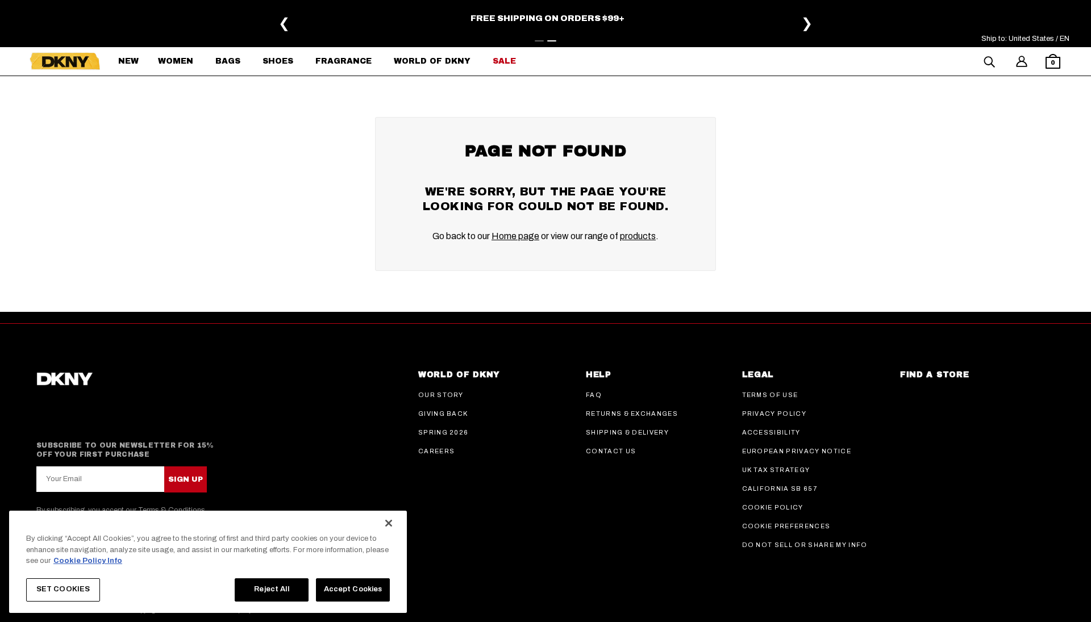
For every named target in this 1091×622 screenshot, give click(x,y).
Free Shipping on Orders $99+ (870, 18)
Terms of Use (770, 394)
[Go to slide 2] (551, 40)
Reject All (271, 589)
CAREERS (436, 451)
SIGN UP (185, 479)
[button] (1053, 63)
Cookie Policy (772, 507)
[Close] (388, 523)
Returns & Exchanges (632, 413)
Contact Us (611, 451)
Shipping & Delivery (627, 432)
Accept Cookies (353, 589)
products (638, 236)
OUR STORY (441, 394)
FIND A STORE (934, 374)
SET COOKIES (63, 589)
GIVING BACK (443, 413)
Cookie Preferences (786, 526)
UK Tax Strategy (776, 469)
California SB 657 (779, 488)
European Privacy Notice (796, 451)
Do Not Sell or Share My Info (805, 544)
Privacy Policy (774, 413)
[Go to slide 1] (539, 40)
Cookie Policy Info (87, 561)
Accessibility (771, 432)
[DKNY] (64, 61)
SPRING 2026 (443, 432)
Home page (515, 236)
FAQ (594, 394)
